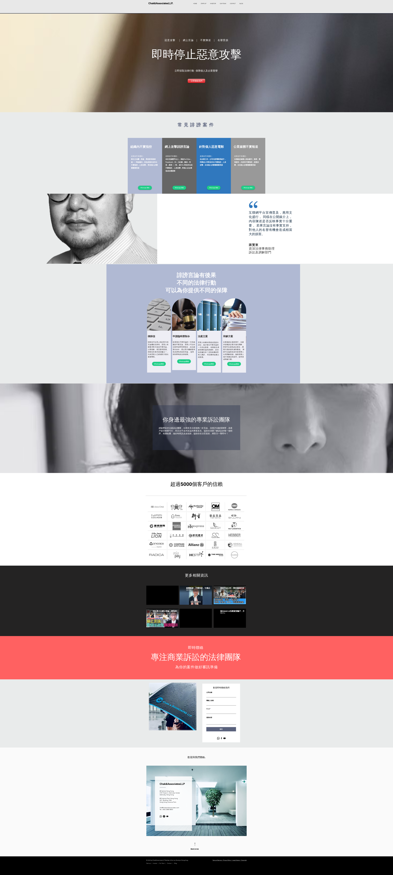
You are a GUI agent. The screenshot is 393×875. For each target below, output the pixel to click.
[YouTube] (224, 738)
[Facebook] (221, 738)
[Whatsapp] (218, 738)
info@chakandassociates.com (169, 808)
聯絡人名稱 (210, 700)
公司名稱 (209, 692)
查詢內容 (209, 717)
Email (208, 708)
